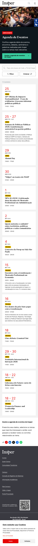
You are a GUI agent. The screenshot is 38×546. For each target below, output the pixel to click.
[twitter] (13, 442)
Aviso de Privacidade (8, 535)
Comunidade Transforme (9, 465)
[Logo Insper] (8, 454)
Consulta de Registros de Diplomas (12, 476)
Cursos (4, 458)
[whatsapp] (20, 442)
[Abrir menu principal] (35, 3)
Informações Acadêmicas (9, 479)
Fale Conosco (6, 486)
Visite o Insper (6, 490)
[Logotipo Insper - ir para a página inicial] (8, 3)
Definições (27, 541)
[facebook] (17, 442)
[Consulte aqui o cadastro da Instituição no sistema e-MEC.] (28, 505)
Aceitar (11, 541)
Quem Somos (6, 461)
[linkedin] (9, 442)
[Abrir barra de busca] (29, 3)
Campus (4, 472)
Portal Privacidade (7, 494)
